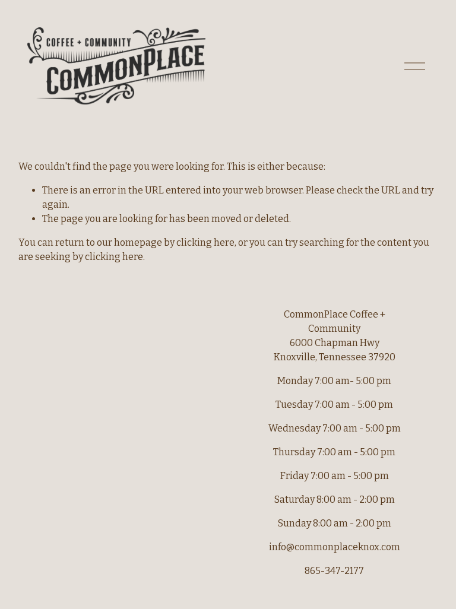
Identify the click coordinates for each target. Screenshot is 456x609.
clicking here (205, 242)
